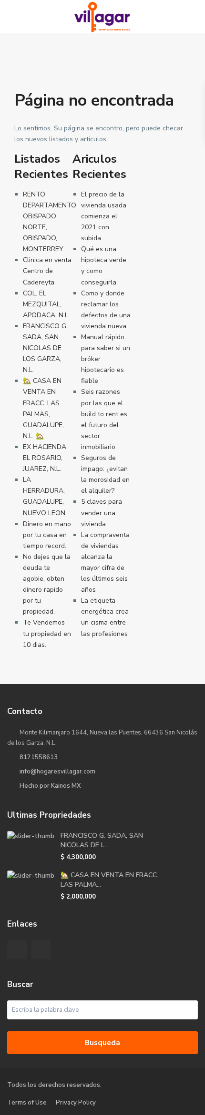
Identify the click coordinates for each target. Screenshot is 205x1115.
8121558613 (39, 757)
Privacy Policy (76, 1102)
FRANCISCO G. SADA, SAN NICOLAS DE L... (102, 840)
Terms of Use (27, 1102)
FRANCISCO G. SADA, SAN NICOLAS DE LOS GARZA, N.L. (45, 348)
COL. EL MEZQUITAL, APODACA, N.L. (46, 304)
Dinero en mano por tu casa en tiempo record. (47, 534)
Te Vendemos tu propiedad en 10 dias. (47, 633)
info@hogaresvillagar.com (57, 771)
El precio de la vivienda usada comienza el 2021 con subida (103, 216)
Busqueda (102, 1042)
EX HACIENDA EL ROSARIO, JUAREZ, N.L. (44, 457)
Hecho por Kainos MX (50, 786)
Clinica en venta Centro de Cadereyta (47, 270)
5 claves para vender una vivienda (101, 512)
